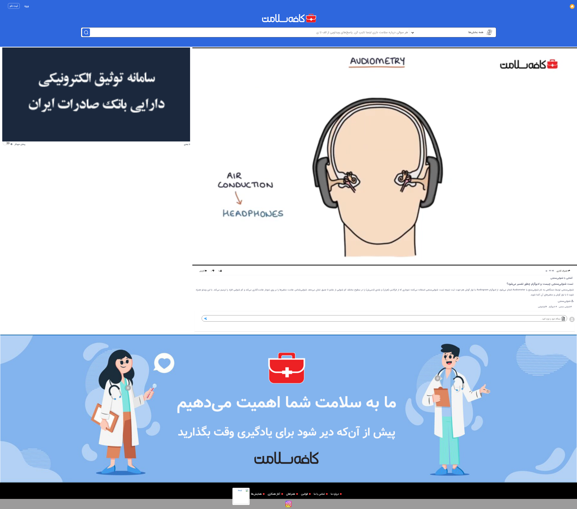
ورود (26, 6)
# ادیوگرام (553, 306)
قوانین (304, 494)
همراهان (290, 494)
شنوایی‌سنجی (564, 301)
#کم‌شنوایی (542, 306)
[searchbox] (249, 32)
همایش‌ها (256, 494)
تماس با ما (319, 494)
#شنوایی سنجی (565, 306)
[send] (205, 318)
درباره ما (335, 494)
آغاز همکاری (274, 494)
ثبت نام (14, 6)
